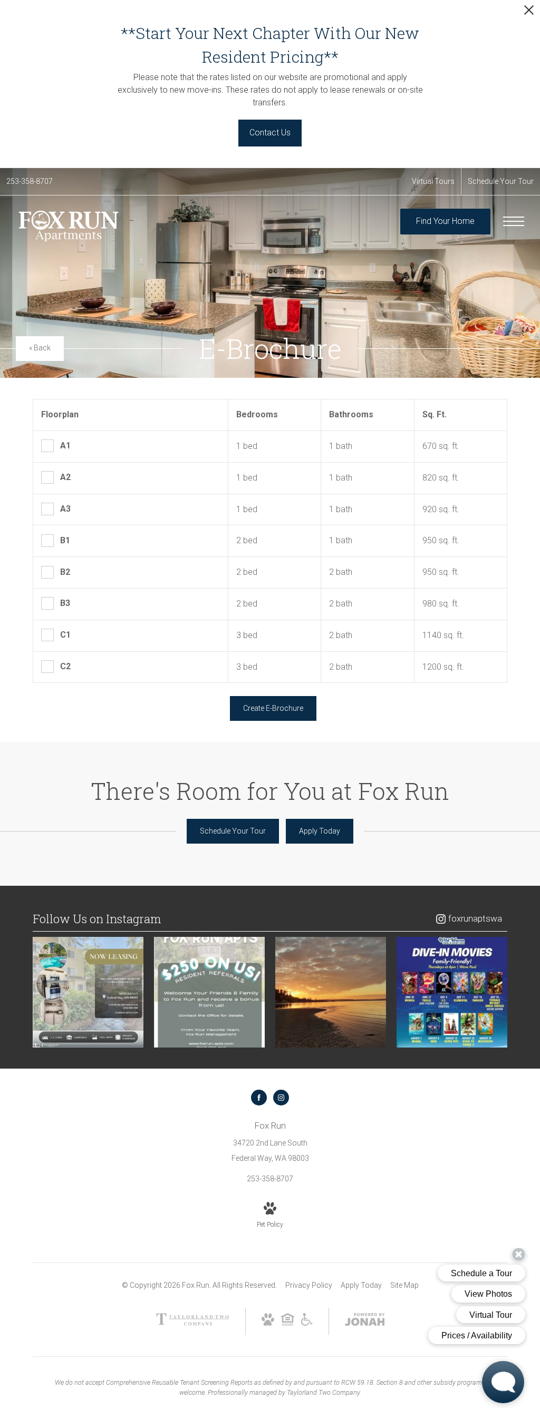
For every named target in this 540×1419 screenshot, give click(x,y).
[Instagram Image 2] (209, 992)
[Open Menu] (513, 221)
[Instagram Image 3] (330, 992)
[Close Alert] (529, 13)
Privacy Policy (308, 1285)
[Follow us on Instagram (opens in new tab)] (281, 1097)
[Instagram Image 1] (88, 992)
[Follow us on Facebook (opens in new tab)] (259, 1097)
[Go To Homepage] (68, 226)
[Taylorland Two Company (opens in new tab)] (192, 1323)
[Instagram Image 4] (452, 992)
